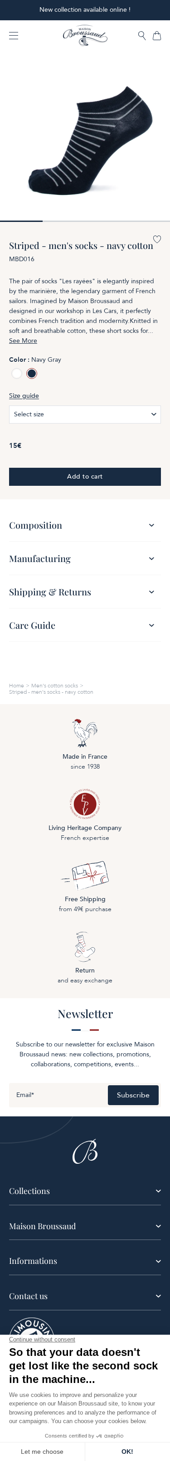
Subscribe (133, 1095)
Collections (29, 1190)
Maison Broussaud (42, 1226)
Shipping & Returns (50, 591)
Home (16, 685)
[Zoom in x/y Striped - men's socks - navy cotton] (85, 137)
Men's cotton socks (54, 685)
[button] (142, 36)
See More (23, 341)
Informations (33, 1260)
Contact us (28, 1295)
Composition (35, 525)
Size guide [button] (24, 396)
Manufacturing (40, 558)
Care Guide (32, 625)
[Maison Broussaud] (85, 35)
